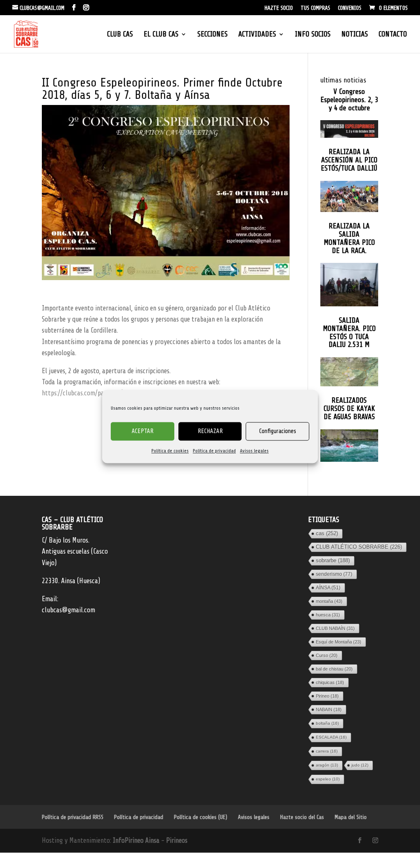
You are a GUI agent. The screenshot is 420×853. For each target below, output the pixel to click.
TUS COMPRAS (315, 8)
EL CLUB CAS (161, 34)
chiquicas (330, 682)
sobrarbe (333, 560)
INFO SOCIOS (313, 34)
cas (327, 533)
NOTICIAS (354, 34)
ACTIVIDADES (257, 34)
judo (360, 765)
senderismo (334, 574)
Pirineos (176, 840)
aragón (327, 765)
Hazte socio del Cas (302, 817)
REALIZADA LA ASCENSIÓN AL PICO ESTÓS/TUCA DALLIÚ (349, 160)
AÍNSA (328, 587)
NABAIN (329, 709)
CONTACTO (393, 34)
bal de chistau (334, 668)
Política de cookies (170, 451)
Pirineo (327, 695)
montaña (329, 601)
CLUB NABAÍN (335, 628)
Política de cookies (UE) (200, 817)
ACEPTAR (142, 431)
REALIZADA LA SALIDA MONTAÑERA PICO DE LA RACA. (349, 238)
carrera (327, 751)
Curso (327, 655)
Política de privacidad (214, 451)
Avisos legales (254, 451)
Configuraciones (277, 431)
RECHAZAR (210, 431)
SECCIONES (212, 34)
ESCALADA (331, 737)
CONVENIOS (349, 8)
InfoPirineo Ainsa (137, 840)
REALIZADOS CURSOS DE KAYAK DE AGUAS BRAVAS (349, 409)
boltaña (327, 723)
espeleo (328, 779)
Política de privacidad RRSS (72, 817)
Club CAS (120, 34)
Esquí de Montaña (338, 641)
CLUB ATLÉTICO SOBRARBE (359, 547)
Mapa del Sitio (351, 817)
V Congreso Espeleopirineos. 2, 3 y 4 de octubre (349, 100)
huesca (328, 614)
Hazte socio (279, 8)
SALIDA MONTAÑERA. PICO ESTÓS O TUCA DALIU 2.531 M (349, 333)
